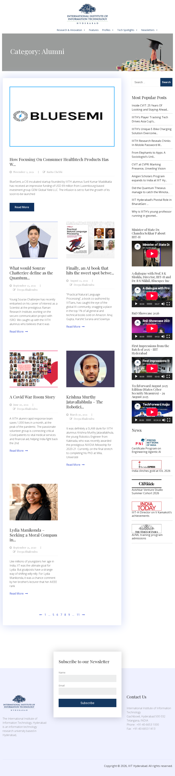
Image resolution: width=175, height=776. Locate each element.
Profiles (106, 30)
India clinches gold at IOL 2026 (151, 471)
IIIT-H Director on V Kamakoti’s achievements (152, 514)
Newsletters (147, 30)
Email (62, 685)
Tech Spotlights (125, 30)
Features (94, 30)
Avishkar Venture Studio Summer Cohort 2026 (147, 491)
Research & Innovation (69, 30)
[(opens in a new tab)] (146, 440)
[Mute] (163, 304)
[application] (152, 295)
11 (78, 615)
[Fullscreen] (168, 304)
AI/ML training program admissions (147, 536)
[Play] (136, 304)
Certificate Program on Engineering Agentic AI (146, 450)
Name (62, 672)
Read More (22, 207)
